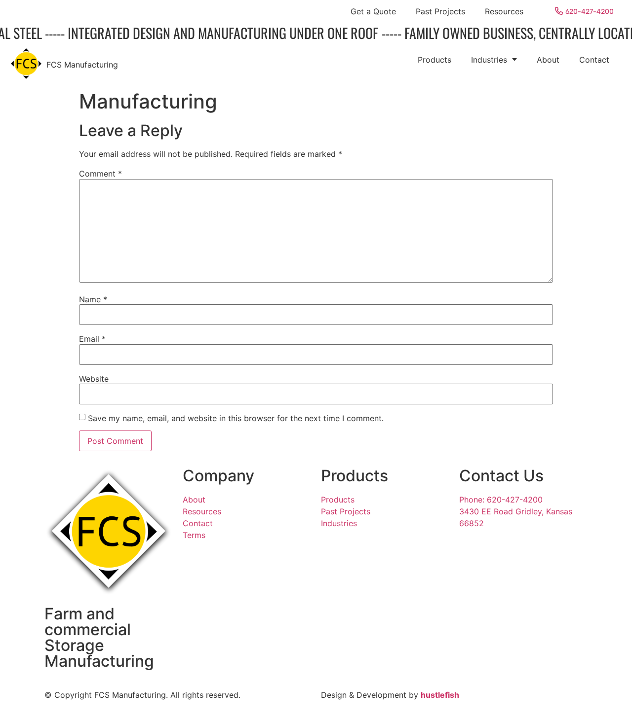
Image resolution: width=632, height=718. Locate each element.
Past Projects (440, 11)
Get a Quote (373, 11)
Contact (594, 60)
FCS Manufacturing (82, 65)
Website (94, 379)
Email (92, 339)
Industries (489, 60)
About (548, 60)
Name (93, 299)
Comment (100, 174)
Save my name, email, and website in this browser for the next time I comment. (236, 418)
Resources (504, 11)
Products (434, 60)
